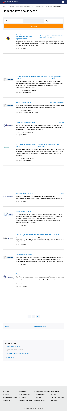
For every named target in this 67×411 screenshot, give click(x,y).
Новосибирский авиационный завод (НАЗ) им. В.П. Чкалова (33, 77)
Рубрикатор (8, 357)
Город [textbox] (47, 21)
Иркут (62, 193)
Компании (11, 6)
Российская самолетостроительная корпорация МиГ (24, 37)
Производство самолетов (15, 350)
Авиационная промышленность (24, 6)
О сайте (53, 394)
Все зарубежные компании (41, 391)
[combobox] (13, 21)
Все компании (23, 391)
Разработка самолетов (14, 346)
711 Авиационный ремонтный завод (26, 145)
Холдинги (6, 394)
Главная (5, 6)
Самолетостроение (40, 6)
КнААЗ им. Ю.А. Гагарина (24, 102)
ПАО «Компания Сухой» (57, 102)
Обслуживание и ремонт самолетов (18, 353)
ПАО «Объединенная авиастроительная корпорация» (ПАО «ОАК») (50, 36)
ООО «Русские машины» (24, 211)
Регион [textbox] (8, 21)
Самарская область (40, 326)
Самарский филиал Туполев (25, 122)
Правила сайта (55, 391)
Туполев (61, 122)
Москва (6, 326)
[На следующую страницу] (38, 316)
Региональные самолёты (24, 193)
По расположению (24, 394)
